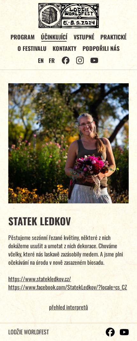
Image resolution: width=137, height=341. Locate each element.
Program (23, 37)
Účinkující (54, 37)
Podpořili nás (101, 48)
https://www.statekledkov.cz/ (39, 279)
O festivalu (32, 48)
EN (41, 60)
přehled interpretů (68, 307)
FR (52, 60)
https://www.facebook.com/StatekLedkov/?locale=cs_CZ (67, 287)
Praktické (113, 37)
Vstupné (84, 37)
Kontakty (64, 48)
